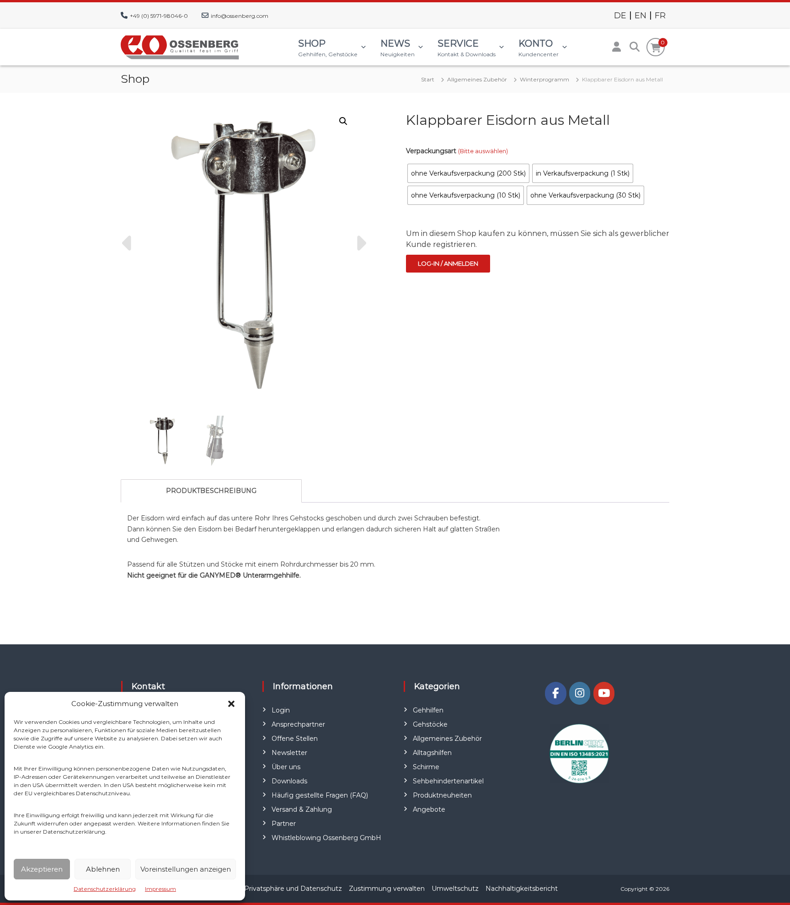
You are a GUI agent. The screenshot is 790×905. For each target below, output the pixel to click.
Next (360, 243)
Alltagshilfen (432, 753)
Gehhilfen (428, 710)
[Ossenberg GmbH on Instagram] (579, 693)
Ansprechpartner (298, 724)
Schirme (426, 767)
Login (281, 710)
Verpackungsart (457, 151)
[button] (231, 703)
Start (427, 79)
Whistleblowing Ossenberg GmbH (326, 838)
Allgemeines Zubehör (477, 79)
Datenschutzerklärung (105, 888)
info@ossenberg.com (239, 15)
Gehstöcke (430, 724)
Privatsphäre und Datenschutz (293, 888)
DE (620, 16)
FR (660, 16)
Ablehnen (103, 869)
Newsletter (289, 753)
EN (640, 16)
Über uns (286, 767)
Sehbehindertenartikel (448, 781)
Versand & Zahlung (302, 809)
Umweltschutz (455, 888)
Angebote (429, 809)
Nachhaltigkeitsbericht (522, 888)
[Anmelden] (616, 47)
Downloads (289, 781)
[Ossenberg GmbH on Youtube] (603, 693)
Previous (128, 243)
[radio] (468, 173)
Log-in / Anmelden (448, 263)
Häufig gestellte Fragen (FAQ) (320, 795)
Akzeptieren (42, 869)
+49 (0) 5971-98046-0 (159, 15)
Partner (284, 823)
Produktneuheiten (442, 795)
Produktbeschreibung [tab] (211, 491)
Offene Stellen (295, 738)
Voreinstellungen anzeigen (185, 869)
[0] (656, 48)
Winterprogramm (544, 79)
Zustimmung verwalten (387, 888)
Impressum (160, 888)
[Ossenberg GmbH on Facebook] (555, 693)
